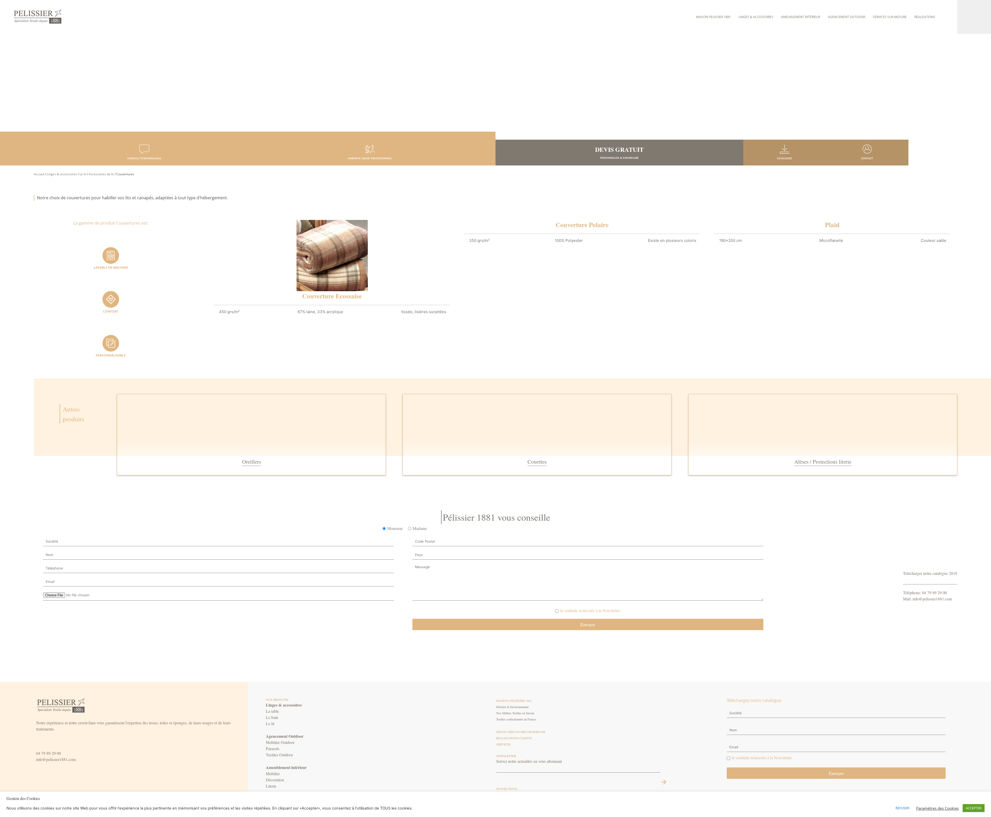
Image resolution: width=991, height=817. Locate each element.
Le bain (272, 717)
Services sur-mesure (890, 17)
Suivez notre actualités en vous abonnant (529, 761)
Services (503, 744)
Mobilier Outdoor (280, 742)
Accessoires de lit (101, 174)
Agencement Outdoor (846, 17)
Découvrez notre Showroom (520, 732)
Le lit (82, 174)
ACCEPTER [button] (973, 808)
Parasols (272, 748)
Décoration (275, 779)
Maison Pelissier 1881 (713, 17)
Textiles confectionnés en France (516, 719)
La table (272, 711)
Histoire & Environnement (512, 707)
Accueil (39, 174)
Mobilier (273, 773)
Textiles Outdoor (279, 754)
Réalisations (924, 17)
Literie (271, 786)
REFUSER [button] (902, 808)
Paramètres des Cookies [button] (937, 808)
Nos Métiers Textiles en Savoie (515, 713)
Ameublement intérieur (800, 17)
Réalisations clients (514, 738)
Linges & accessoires (756, 17)
